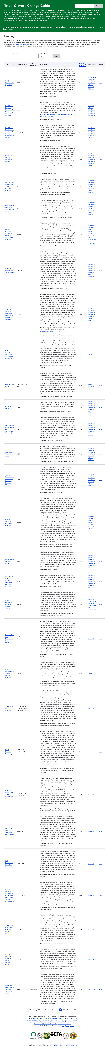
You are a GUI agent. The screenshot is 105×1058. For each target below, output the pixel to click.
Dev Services (73, 1045)
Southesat (91, 134)
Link (100, 83)
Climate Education (75, 27)
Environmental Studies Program (53, 1018)
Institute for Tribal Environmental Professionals (56, 1022)
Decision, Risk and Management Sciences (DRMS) (9, 639)
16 (46, 1010)
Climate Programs (46, 27)
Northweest (92, 77)
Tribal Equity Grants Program (9, 708)
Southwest (91, 79)
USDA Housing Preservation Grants (9, 454)
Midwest (91, 158)
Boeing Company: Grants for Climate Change (8, 604)
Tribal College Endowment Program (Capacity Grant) (9, 929)
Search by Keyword (11, 53)
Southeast (91, 83)
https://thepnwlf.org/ (14, 18)
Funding (6, 27)
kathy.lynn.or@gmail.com (20, 44)
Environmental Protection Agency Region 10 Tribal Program (52, 1024)
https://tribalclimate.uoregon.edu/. (75, 18)
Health (65, 27)
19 (57, 1010)
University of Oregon (36, 1018)
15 (43, 1010)
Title (6, 64)
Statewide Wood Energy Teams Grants (9, 270)
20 (61, 1010)
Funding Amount (82, 65)
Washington (92, 601)
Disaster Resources (88, 27)
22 (68, 1010)
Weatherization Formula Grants (10, 561)
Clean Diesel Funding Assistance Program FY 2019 (9, 159)
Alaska (90, 85)
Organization (21, 64)
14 (39, 1010)
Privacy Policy (54, 1045)
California (91, 603)
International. (92, 609)
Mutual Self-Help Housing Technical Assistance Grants (9, 989)
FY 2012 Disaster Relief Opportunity (9, 83)
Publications (58, 27)
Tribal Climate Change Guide (27, 6)
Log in (101, 27)
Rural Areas (91, 959)
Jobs (5, 29)
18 (53, 1010)
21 (64, 1010)
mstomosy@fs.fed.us (46, 331)
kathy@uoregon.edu (68, 1026)
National (91, 87)
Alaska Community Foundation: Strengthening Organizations (9, 354)
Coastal (90, 435)
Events (11, 29)
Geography (41, 53)
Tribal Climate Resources (31, 27)
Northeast (91, 81)
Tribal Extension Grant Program (9, 752)
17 (50, 1010)
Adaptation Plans (16, 27)
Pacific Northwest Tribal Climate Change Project (49, 10)
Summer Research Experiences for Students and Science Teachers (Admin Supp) (9, 895)
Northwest (91, 110)
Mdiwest (91, 89)
